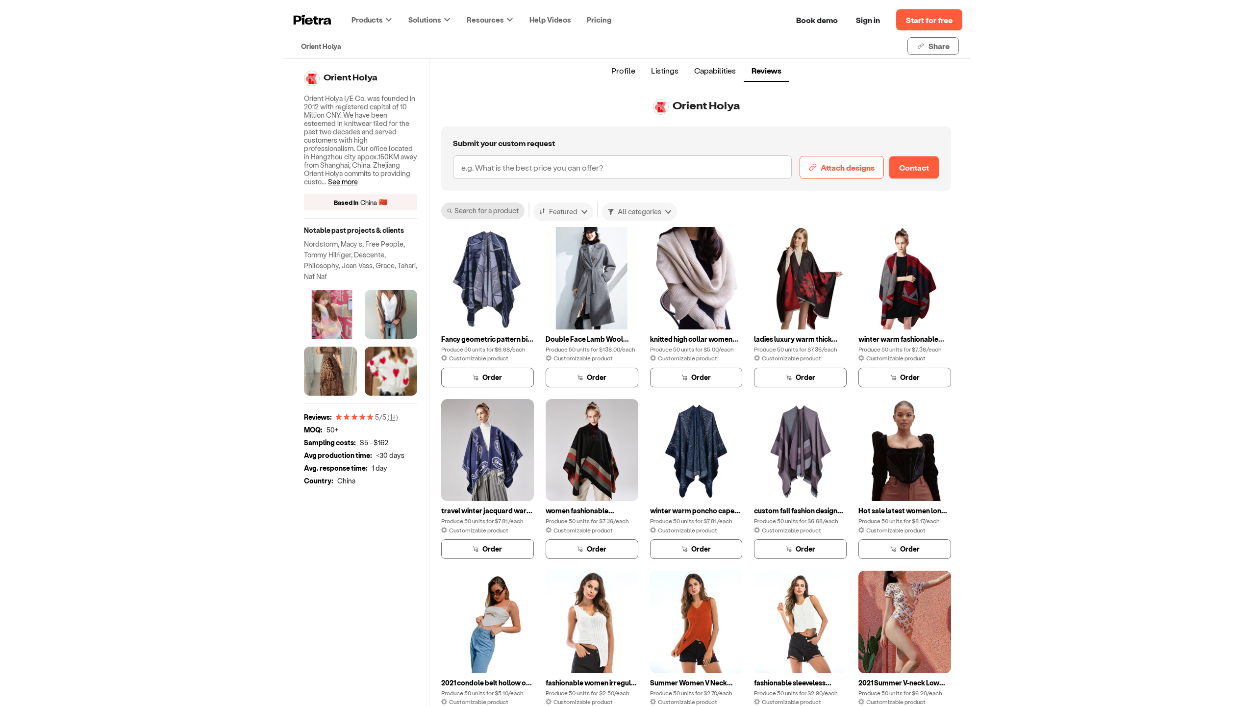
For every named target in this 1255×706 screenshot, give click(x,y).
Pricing (599, 19)
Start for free (929, 20)
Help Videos (550, 19)
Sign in (868, 20)
